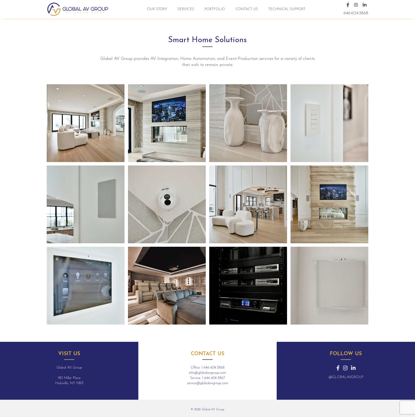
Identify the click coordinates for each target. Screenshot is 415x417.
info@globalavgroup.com (207, 373)
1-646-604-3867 (213, 378)
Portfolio (214, 9)
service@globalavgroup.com (207, 383)
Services (185, 9)
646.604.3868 (355, 13)
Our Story (157, 9)
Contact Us (246, 9)
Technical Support (286, 9)
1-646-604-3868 (213, 367)
